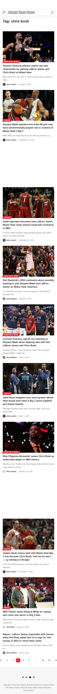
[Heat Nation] (21, 12)
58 (43, 660)
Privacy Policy (28, 690)
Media (6, 607)
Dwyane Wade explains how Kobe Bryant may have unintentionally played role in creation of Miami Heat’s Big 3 (28, 127)
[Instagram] (33, 677)
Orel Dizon (10, 627)
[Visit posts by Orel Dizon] (4, 627)
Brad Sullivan (11, 299)
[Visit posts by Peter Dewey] (4, 471)
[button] (5, 12)
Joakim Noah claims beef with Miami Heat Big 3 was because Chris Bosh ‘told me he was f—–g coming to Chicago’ (28, 556)
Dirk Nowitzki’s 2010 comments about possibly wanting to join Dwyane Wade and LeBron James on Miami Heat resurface (28, 283)
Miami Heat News (11, 61)
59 (49, 660)
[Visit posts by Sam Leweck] (4, 84)
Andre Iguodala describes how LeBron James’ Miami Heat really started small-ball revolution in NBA (28, 225)
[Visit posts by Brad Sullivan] (4, 298)
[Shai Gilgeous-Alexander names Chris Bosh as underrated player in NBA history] (28, 437)
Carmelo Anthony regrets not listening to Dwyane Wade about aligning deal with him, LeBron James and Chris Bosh (27, 342)
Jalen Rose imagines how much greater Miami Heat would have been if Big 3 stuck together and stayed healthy (28, 401)
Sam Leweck (11, 84)
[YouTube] (30, 677)
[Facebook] (23, 677)
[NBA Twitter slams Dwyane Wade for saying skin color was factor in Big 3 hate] (28, 592)
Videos (7, 120)
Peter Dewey (11, 472)
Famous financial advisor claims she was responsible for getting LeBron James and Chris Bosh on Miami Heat (26, 69)
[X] (26, 677)
